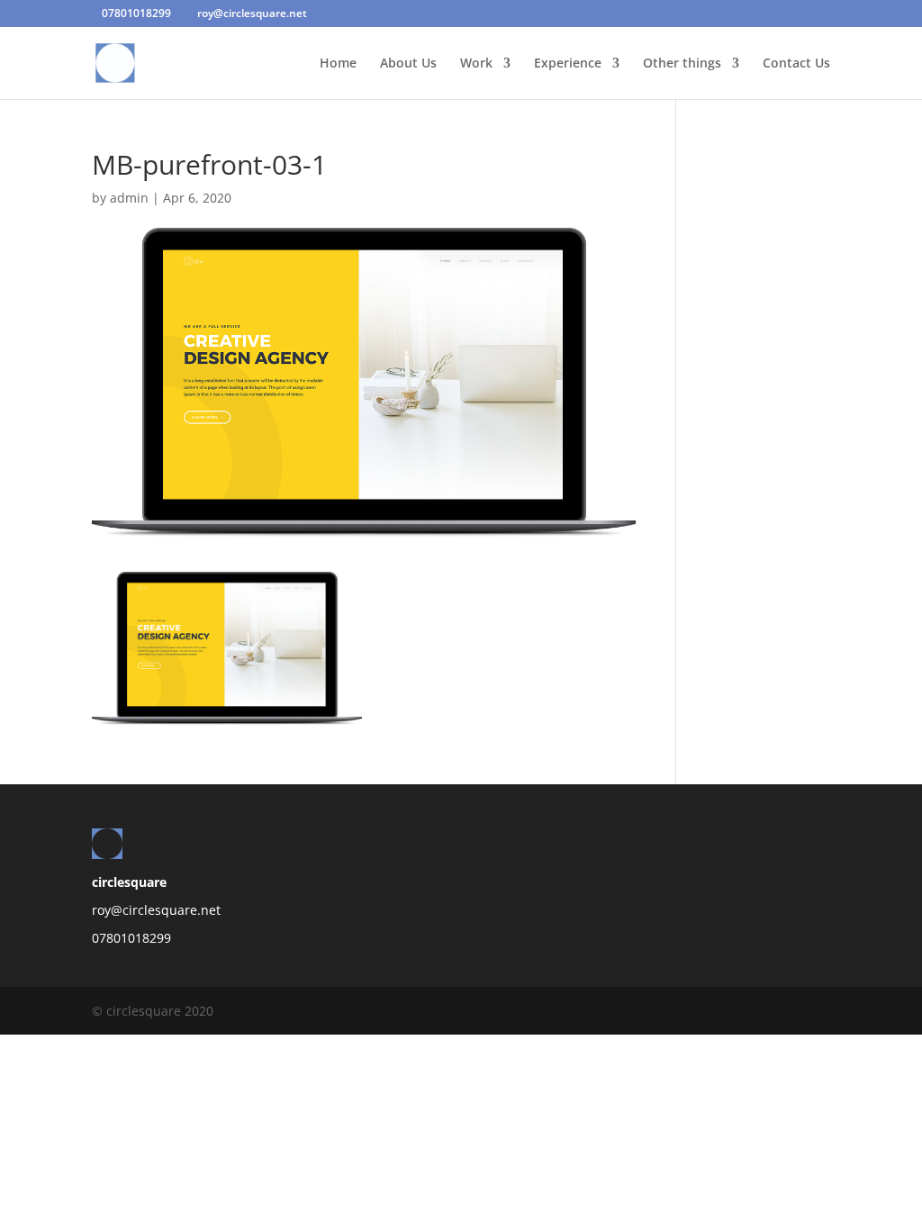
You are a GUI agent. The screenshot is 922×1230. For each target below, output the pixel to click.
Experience (567, 64)
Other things (682, 64)
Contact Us (796, 64)
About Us (408, 64)
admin (129, 197)
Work (476, 64)
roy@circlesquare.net (156, 909)
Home (338, 64)
